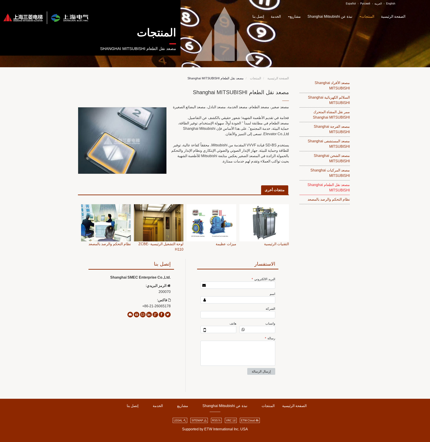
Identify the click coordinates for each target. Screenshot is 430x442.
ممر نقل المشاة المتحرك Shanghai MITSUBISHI (331, 114)
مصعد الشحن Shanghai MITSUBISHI (332, 158)
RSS (215, 420)
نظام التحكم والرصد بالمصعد (328, 199)
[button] (367, 16)
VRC (229, 420)
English (390, 3)
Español (351, 3)
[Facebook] (161, 314)
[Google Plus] (155, 314)
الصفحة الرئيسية (278, 78)
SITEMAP (197, 420)
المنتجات (156, 33)
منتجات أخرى (275, 190)
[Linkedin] (149, 314)
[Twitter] (168, 314)
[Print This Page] (136, 314)
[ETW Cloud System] (130, 314)
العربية (378, 3)
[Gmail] (143, 314)
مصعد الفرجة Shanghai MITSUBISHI (332, 129)
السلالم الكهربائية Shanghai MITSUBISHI (329, 100)
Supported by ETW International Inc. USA (215, 429)
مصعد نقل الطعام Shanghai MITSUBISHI (328, 187)
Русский (365, 3)
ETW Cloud (248, 420)
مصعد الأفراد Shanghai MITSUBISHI (332, 85)
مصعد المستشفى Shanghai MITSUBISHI (329, 143)
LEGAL (178, 420)
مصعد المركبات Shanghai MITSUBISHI (330, 173)
